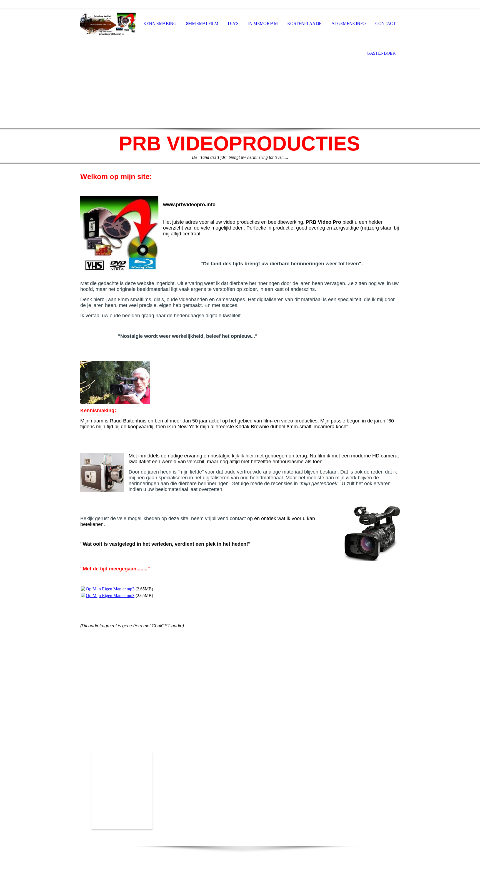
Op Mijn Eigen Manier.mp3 (110, 588)
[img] (108, 24)
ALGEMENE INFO (348, 23)
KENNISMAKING (159, 23)
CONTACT (385, 23)
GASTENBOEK (381, 53)
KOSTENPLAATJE (304, 23)
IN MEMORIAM (263, 23)
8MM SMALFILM (202, 23)
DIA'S (233, 23)
